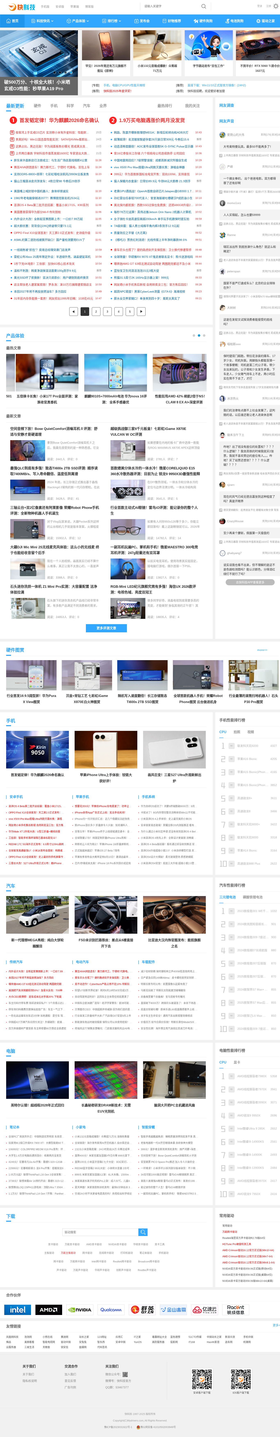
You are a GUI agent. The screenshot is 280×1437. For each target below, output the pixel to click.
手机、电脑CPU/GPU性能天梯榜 (124, 85)
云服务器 (11, 1347)
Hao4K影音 (213, 1342)
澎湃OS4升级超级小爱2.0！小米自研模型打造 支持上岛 (171, 850)
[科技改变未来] (19, 6)
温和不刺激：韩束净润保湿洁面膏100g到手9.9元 (45, 270)
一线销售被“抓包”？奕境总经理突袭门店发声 (42, 249)
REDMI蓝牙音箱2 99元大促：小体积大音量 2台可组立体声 (107, 1168)
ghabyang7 (234, 553)
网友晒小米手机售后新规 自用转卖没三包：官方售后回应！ (151, 284)
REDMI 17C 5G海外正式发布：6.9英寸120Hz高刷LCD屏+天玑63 (45, 844)
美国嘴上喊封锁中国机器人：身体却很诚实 (41, 191)
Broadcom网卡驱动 (148, 1261)
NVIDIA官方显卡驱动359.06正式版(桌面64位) (247, 1274)
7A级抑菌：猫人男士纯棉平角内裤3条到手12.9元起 (146, 226)
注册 (268, 6)
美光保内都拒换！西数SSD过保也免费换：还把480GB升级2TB (154, 205)
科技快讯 (43, 21)
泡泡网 (28, 1337)
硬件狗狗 (206, 21)
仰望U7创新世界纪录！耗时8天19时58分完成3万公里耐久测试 (109, 990)
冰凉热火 (233, 398)
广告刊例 (70, 1387)
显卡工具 (160, 1244)
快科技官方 (124, 1380)
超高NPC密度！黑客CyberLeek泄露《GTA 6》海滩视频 (149, 291)
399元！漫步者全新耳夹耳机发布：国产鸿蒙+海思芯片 (171, 1149)
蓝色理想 (175, 1337)
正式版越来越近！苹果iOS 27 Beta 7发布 (97, 850)
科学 (70, 106)
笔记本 (14, 1127)
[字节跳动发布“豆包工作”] (209, 45)
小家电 (81, 1127)
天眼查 (46, 1347)
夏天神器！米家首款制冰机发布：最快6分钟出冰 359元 (105, 1187)
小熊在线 (47, 1337)
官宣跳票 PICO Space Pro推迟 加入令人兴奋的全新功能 (171, 1162)
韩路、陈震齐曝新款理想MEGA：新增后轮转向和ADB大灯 (151, 132)
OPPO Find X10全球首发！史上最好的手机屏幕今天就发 (40, 857)
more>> (262, 650)
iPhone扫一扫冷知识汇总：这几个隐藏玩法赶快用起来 (104, 819)
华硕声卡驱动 (102, 1270)
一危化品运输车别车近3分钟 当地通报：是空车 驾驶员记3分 (41, 1015)
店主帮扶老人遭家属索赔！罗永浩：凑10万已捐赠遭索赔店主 (53, 284)
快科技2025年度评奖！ (118, 91)
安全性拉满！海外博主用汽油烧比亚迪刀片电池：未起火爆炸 (174, 1028)
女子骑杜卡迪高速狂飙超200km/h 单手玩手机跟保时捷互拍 (151, 219)
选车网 (228, 1342)
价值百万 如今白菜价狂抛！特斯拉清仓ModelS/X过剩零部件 (173, 1022)
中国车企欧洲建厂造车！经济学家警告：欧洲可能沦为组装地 (108, 1003)
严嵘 (230, 166)
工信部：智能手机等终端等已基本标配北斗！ (33, 838)
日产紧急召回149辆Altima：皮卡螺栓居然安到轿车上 (170, 977)
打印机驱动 (127, 1253)
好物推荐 (174, 21)
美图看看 (29, 1342)
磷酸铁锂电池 (253, 897)
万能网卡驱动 (77, 1261)
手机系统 (148, 797)
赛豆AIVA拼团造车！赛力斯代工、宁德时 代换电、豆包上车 (52, 167)
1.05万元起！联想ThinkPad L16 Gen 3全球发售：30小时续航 (42, 1174)
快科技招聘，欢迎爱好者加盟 (206, 91)
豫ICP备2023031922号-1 (118, 1427)
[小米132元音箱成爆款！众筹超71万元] (157, 45)
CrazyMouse (235, 521)
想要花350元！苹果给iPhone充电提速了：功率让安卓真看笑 (108, 806)
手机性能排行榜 (232, 720)
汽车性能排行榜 (232, 885)
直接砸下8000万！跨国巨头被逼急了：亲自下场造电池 (171, 1003)
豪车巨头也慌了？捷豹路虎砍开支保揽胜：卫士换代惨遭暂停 (152, 249)
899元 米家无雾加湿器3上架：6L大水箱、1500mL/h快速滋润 (108, 1174)
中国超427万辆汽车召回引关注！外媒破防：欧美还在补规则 (41, 1022)
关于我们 (28, 1374)
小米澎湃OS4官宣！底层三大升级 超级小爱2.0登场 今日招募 (174, 863)
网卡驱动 (87, 1253)
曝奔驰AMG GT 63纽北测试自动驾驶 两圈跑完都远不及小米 (152, 263)
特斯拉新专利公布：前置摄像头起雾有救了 (164, 984)
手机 (54, 106)
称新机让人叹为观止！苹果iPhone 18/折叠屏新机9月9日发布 (108, 844)
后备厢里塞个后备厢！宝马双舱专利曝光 (163, 996)
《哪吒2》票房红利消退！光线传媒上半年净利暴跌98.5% (150, 239)
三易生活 (29, 1347)
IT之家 (137, 1337)
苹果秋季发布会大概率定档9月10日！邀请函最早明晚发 (105, 857)
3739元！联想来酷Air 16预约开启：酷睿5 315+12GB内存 (40, 1181)
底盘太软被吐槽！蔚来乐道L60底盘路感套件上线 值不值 (171, 1009)
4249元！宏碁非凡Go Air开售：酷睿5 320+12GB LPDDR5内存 (43, 1162)
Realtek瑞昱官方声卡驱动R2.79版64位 (243, 1238)
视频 (250, 732)
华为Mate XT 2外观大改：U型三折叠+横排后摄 (34, 831)
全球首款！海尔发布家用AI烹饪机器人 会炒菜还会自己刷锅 (107, 1143)
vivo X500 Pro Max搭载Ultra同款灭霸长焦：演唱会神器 (149, 167)
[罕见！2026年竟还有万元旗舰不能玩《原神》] (106, 45)
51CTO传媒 (195, 1337)
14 (179, 538)
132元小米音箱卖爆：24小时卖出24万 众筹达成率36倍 (105, 1149)
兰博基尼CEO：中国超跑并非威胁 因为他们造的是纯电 (105, 1009)
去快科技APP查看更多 (250, 582)
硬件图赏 (15, 650)
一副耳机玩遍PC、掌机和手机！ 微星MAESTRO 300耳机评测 (175, 1193)
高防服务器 (158, 1342)
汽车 (86, 106)
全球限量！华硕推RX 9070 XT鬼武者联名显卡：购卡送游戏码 (153, 256)
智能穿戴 (148, 1127)
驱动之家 (268, 21)
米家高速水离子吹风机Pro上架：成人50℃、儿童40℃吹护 (107, 1181)
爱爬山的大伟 (235, 134)
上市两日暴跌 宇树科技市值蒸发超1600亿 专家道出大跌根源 (54, 153)
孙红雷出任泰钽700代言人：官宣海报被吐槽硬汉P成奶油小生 (153, 198)
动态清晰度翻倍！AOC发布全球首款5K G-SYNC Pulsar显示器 (153, 146)
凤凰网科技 (12, 1337)
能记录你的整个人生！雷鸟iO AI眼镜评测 (163, 1187)
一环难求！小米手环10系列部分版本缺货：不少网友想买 (172, 1168)
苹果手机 (82, 797)
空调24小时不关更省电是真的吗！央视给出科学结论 (103, 1193)
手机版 (45, 6)
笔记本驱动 (146, 1253)
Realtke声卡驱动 (147, 1270)
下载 (10, 1216)
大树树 (231, 307)
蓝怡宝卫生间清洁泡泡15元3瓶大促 (136, 270)
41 (77, 498)
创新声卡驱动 (123, 1270)
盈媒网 (83, 1347)
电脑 (10, 1051)
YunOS (138, 1342)
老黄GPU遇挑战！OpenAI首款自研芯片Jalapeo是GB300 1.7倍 (154, 191)
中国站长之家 (214, 1337)
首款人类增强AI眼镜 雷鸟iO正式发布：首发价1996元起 (171, 1181)
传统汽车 (16, 962)
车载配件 (148, 962)
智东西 (101, 1342)
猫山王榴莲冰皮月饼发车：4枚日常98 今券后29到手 (47, 181)
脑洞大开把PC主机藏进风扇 (174, 1105)
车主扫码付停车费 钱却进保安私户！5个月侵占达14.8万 (39, 1003)
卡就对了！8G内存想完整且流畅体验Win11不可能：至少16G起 (175, 812)
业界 (103, 106)
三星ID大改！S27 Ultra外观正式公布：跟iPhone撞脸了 (39, 863)
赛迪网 (64, 1337)
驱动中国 (66, 1342)
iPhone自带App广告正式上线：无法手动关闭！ (101, 812)
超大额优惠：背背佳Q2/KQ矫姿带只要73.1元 (43, 226)
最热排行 (164, 106)
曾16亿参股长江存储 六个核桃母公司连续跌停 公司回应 (149, 153)
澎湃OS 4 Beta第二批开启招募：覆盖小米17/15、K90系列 (51, 205)
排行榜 (112, 21)
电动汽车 (82, 962)
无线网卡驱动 (106, 1253)
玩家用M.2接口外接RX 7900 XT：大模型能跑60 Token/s (39, 1143)
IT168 (192, 1342)
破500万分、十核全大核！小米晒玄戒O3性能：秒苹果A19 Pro (37, 85)
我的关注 (192, 106)
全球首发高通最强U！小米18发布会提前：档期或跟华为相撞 (42, 850)
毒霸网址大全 (159, 1337)
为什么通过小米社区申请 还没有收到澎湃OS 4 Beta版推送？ (174, 831)
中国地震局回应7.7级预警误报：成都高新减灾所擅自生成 (150, 160)
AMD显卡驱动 (94, 1244)
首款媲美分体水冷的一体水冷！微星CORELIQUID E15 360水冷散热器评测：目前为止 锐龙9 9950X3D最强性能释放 (155, 474)
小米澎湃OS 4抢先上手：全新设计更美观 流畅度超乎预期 (172, 838)
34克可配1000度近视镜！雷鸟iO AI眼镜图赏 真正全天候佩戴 (174, 1174)
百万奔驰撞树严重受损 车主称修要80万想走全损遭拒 (37, 1028)
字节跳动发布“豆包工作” (208, 65)
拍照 (237, 732)
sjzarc (231, 484)
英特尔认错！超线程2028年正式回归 (37, 1105)
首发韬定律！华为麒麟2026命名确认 (59, 120)
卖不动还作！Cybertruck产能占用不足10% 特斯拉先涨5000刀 (109, 984)
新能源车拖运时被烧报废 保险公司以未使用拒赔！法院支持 (107, 1022)
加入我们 (70, 1374)
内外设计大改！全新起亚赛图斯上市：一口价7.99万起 (48, 219)
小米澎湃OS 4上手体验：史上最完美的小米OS (166, 819)
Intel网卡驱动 (99, 1261)
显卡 (237, 1062)
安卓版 (60, 6)
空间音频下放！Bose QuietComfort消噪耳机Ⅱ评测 (168, 1155)
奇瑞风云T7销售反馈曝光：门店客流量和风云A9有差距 (105, 1028)
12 (79, 538)
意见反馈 (70, 1380)
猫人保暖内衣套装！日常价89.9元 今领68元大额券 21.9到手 (152, 181)
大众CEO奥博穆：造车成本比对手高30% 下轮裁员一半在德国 (42, 996)
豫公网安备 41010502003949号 (158, 1427)
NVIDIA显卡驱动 (117, 1244)
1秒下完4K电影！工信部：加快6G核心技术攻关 (44, 263)
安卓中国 (120, 1342)
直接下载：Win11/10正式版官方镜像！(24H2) (217, 85)
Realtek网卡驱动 (122, 1261)
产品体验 (78, 21)
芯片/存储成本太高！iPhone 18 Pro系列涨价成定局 (103, 863)
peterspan (233, 271)
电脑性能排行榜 (232, 1051)
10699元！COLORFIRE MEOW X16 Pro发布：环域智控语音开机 (44, 1149)
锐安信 (64, 1347)
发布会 (145, 21)
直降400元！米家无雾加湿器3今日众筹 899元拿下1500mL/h (108, 1155)
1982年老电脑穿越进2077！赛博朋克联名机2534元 (47, 198)
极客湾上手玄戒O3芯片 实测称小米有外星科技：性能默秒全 (54, 132)
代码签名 (102, 1347)
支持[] (266, 134)
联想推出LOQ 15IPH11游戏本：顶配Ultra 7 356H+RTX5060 (42, 1187)
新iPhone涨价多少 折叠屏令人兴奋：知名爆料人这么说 (105, 825)
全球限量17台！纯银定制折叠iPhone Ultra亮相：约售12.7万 (108, 838)
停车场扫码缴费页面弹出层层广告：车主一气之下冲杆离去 (41, 1009)
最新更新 (15, 106)
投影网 (174, 1342)
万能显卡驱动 (72, 1244)
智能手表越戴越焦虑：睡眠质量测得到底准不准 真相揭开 (172, 1136)
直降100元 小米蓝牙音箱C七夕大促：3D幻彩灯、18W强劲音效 (109, 1162)
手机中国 (248, 1337)
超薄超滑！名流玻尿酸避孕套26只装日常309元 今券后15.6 (151, 139)
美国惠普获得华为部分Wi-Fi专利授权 (37, 212)
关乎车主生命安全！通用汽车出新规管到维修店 (166, 1015)
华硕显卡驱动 (140, 1244)
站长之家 (84, 1337)
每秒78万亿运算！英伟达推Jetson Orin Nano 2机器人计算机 (152, 212)
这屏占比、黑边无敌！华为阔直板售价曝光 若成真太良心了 (53, 146)
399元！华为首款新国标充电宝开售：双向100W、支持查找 (152, 174)
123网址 (102, 1337)
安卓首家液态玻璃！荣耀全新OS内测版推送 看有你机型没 (172, 825)
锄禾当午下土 (235, 434)
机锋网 (247, 1342)
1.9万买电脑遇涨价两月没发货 (152, 120)
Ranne (231, 235)
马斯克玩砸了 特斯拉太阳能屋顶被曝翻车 (163, 990)
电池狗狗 (237, 21)
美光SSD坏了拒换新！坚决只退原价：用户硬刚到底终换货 (51, 277)
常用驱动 (227, 1225)
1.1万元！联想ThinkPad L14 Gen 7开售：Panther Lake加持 (42, 1193)
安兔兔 (83, 1342)
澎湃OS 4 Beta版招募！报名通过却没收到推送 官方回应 (171, 844)
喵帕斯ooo (234, 344)
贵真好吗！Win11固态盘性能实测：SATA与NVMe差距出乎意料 (56, 139)
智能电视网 (49, 1342)
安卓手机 (16, 797)
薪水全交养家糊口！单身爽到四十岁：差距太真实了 (147, 298)
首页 (15, 21)
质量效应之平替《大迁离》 (131, 232)
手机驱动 (163, 1253)
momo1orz (234, 203)
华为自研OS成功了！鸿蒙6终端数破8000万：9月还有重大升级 (175, 806)
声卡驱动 (61, 1270)
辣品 (8, 1342)
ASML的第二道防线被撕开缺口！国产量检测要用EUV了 (49, 239)
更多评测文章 (106, 628)
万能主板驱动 (68, 1253)
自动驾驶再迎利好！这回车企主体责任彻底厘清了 (102, 996)
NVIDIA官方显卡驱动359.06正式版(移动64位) (247, 1268)
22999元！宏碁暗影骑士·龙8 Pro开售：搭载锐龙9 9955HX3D (42, 1168)
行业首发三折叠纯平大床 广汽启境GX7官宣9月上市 (103, 1015)
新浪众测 (230, 1337)
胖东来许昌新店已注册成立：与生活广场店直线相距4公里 (50, 160)
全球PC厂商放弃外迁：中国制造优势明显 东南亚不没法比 (40, 1136)
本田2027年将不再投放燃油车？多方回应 (40, 291)
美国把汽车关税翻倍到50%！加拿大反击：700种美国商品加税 (43, 990)
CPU (223, 732)
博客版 (89, 6)
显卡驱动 (53, 1244)
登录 (259, 6)
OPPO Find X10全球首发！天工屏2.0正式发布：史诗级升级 (52, 232)
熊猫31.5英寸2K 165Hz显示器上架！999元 (141, 277)
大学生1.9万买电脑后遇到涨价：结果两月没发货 (35, 1155)
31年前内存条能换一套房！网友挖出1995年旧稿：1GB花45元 (53, 298)
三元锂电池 (227, 897)
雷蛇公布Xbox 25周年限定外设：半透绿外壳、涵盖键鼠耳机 (52, 256)
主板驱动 (49, 1253)
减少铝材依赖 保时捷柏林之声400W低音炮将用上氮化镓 (171, 971)
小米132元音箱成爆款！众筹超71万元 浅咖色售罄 (102, 1136)
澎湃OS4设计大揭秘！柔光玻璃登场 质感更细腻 (167, 857)
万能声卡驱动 (80, 1270)
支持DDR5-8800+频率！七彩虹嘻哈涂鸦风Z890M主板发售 (51, 174)
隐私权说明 (30, 1380)
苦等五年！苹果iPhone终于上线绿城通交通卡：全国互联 (106, 831)
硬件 (37, 106)
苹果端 (74, 6)
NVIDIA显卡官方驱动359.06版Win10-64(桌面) (247, 1281)
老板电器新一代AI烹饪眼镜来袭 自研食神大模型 (167, 1143)
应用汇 (119, 1337)
